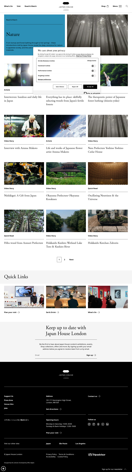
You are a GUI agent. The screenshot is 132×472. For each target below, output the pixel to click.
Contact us (92, 396)
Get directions (52, 409)
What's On (8, 6)
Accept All (90, 86)
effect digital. (30, 463)
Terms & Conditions (66, 454)
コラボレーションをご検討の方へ (16, 420)
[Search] (127, 6)
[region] (66, 70)
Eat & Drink (51, 312)
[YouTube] (103, 424)
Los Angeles (80, 443)
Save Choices (60, 86)
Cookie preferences (3, 468)
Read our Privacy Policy (84, 56)
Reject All (75, 86)
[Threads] (98, 424)
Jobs (6, 408)
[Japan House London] (66, 6)
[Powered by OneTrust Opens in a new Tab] (91, 92)
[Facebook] (94, 424)
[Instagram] (89, 424)
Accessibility (50, 457)
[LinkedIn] (107, 424)
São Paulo (63, 443)
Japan (48, 443)
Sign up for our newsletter (112, 469)
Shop (103, 6)
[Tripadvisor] (108, 454)
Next (71, 259)
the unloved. (15, 463)
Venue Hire (9, 404)
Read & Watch (31, 6)
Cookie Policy (63, 457)
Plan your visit (10, 312)
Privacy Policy (51, 454)
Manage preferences (44, 79)
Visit (19, 6)
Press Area (8, 400)
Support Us (8, 396)
